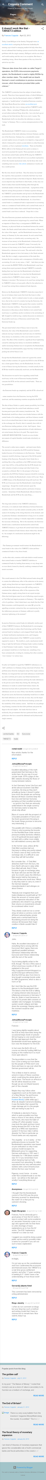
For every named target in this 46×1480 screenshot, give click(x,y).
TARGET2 (7, 739)
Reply (14, 759)
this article (22, 164)
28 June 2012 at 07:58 (20, 1288)
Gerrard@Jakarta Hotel (22, 1286)
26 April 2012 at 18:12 (20, 1255)
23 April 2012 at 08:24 (30, 749)
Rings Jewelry (18, 1303)
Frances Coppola (19, 933)
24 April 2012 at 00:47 (20, 766)
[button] (42, 29)
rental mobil (17, 749)
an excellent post (31, 104)
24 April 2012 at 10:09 (20, 1022)
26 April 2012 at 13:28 (34, 1211)
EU (18, 734)
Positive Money (18, 1100)
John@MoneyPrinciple (22, 764)
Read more (38, 1396)
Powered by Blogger (24, 1467)
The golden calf (10, 1374)
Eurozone (26, 734)
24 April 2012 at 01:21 (20, 935)
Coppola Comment (20, 4)
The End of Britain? (11, 1403)
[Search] (42, 5)
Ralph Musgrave (19, 1211)
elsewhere (25, 146)
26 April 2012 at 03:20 (30, 1189)
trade (16, 739)
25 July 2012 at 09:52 (32, 1303)
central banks (8, 734)
